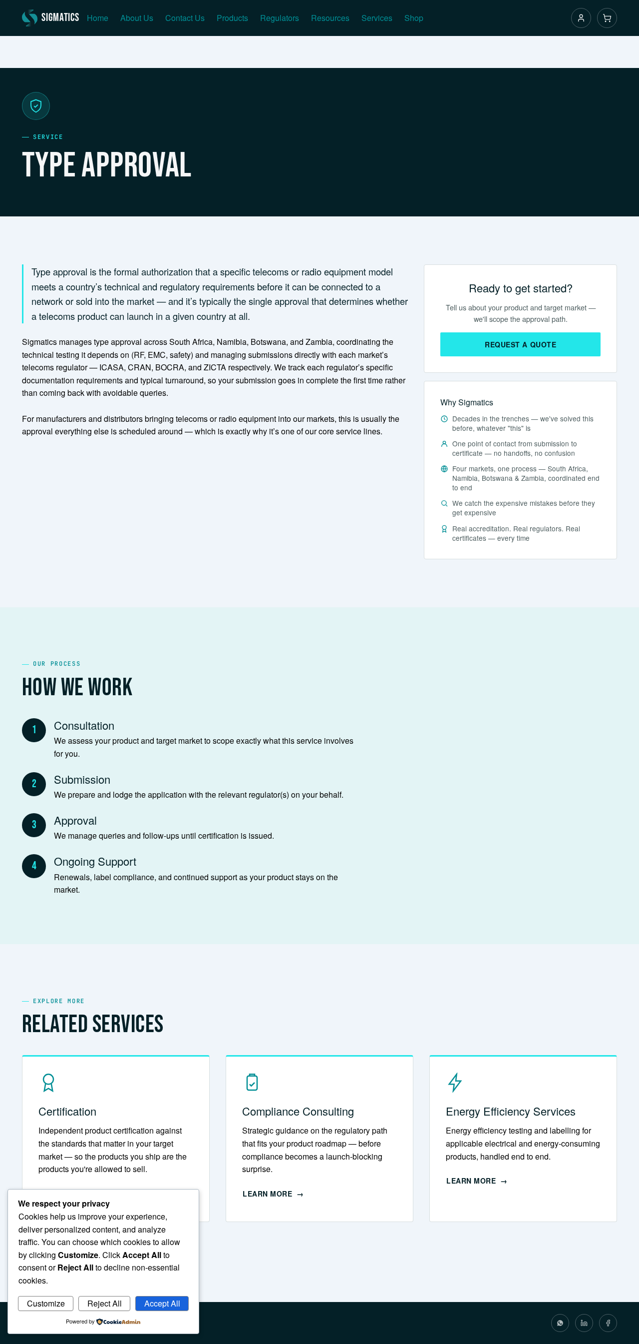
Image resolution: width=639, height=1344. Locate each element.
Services (376, 17)
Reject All (104, 1303)
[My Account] (581, 18)
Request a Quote (520, 344)
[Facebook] (608, 1323)
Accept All (162, 1303)
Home (97, 17)
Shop (413, 17)
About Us (136, 17)
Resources (330, 17)
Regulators (279, 17)
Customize (46, 1303)
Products (232, 17)
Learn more (268, 1194)
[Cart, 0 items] (607, 18)
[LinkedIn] (584, 1323)
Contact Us (185, 17)
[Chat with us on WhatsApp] (560, 1323)
